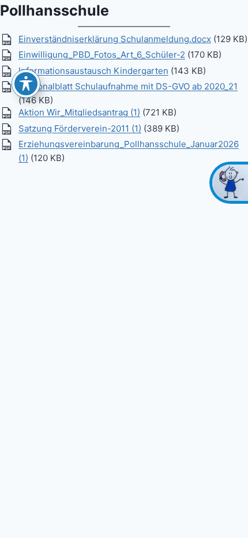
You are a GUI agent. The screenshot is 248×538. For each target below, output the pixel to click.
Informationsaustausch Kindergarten (93, 70)
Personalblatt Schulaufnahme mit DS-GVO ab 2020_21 (128, 86)
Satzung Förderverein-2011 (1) (79, 128)
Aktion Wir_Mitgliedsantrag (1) (79, 112)
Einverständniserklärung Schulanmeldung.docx (114, 38)
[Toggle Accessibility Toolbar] (26, 84)
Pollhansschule (54, 10)
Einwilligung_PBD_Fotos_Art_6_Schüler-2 (101, 54)
